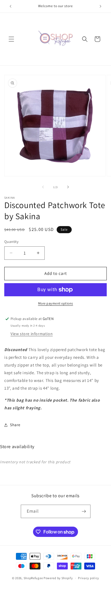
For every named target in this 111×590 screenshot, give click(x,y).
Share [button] (15, 424)
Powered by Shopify (58, 578)
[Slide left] (43, 187)
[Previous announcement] (10, 6)
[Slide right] (68, 187)
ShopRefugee (33, 578)
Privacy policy (88, 578)
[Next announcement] (100, 6)
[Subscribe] (84, 511)
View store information (32, 333)
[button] (11, 39)
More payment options (55, 303)
